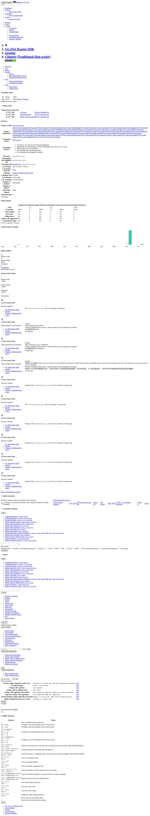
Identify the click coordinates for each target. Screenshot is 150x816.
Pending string (9, 642)
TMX (113, 503)
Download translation (16, 81)
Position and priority (11, 596)
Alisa (86, 133)
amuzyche (25, 133)
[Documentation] (1, 106)
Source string (9, 603)
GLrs (45, 137)
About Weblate (14, 32)
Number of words (10, 611)
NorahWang (58, 129)
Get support (13, 28)
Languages (8, 14)
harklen (113, 133)
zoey (105, 135)
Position (7, 598)
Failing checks (13, 88)
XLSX (146, 503)
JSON (75, 503)
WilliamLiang (70, 133)
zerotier (10, 53)
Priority (7, 600)
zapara (43, 129)
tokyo (118, 128)
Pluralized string (10, 662)
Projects (7, 10)
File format (5, 546)
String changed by (11, 645)
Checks (7, 17)
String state (8, 640)
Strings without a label (27, 117)
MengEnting (75, 128)
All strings (23, 112)
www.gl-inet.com (18, 125)
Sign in (7, 24)
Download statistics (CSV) (17, 76)
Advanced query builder (8, 625)
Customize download (16, 83)
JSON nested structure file (61, 500)
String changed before (12, 675)
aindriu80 (118, 129)
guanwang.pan (75, 135)
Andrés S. (57, 135)
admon (103, 129)
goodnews (128, 133)
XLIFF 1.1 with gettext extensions (24, 548)
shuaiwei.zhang (27, 129)
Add (28, 649)
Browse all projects (15, 12)
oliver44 (92, 135)
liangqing (75, 129)
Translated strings (25, 114)
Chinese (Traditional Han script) (27, 56)
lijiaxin (58, 137)
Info (6, 68)
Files (6, 79)
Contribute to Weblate (16, 37)
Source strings (9, 631)
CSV (70, 503)
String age (8, 607)
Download (16, 164)
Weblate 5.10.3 (18, 806)
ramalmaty (25, 128)
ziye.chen (92, 131)
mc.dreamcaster (127, 131)
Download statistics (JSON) (18, 77)
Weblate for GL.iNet (22, 2)
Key (6, 616)
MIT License (17, 140)
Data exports (13, 87)
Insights (7, 72)
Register (7, 23)
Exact (24, 649)
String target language (12, 643)
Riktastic (144, 131)
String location (9, 618)
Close (15, 709)
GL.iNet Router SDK (19, 49)
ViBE (133, 129)
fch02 (78, 131)
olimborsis (30, 137)
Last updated (9, 609)
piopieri (132, 128)
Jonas (118, 135)
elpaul (146, 128)
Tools (6, 85)
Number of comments (12, 613)
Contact (11, 30)
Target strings (9, 632)
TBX (109, 503)
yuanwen (104, 128)
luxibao (89, 129)
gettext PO (7, 548)
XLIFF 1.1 (42, 548)
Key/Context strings (11, 634)
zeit (30, 135)
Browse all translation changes (10, 492)
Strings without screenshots (13, 660)
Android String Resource (58, 503)
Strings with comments (12, 657)
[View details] (2, 301)
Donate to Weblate (15, 39)
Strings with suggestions (13, 655)
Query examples (6, 681)
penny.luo (31, 131)
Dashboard (8, 8)
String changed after (11, 673)
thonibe (46, 131)
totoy (90, 128)
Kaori (55, 133)
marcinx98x (133, 135)
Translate (25, 99)
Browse (19, 99)
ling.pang (59, 128)
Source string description (13, 636)
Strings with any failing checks (15, 658)
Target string (9, 605)
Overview (8, 66)
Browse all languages (16, 15)
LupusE (99, 133)
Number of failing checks (13, 614)
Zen (47, 112)
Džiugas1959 (62, 131)
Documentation (14, 35)
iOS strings (103, 503)
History (11, 74)
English (27, 324)
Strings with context (11, 664)
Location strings (10, 638)
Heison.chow (42, 128)
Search (7, 70)
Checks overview (14, 19)
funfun (43, 135)
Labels (7, 602)
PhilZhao (40, 133)
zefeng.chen (109, 131)
